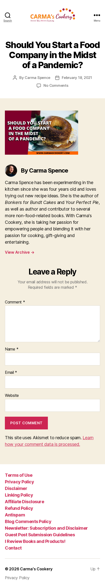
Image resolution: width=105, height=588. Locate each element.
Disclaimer (16, 488)
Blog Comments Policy (28, 521)
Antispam (15, 514)
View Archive (19, 252)
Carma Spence (37, 77)
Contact (13, 547)
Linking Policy (19, 495)
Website (12, 395)
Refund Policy (19, 508)
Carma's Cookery (36, 568)
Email (11, 372)
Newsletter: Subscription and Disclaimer (46, 528)
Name (11, 349)
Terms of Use (18, 475)
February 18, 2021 (77, 77)
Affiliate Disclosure (24, 501)
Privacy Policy (19, 481)
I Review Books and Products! (35, 541)
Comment (15, 302)
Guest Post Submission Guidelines (40, 534)
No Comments (55, 85)
